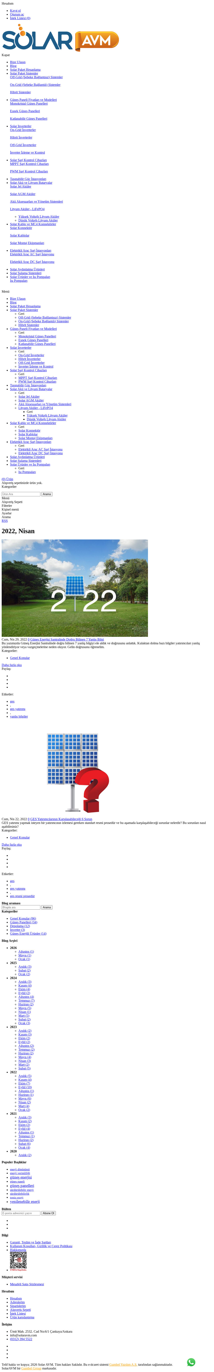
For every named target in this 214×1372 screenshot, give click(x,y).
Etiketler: (8, 694)
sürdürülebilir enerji (22, 1190)
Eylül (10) (25, 1087)
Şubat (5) (24, 1068)
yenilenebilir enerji (25, 1201)
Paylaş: (6, 669)
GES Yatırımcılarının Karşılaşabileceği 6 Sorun (61, 819)
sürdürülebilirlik (19, 1193)
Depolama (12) (20, 926)
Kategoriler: (9, 651)
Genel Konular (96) (23, 918)
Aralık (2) (24, 1030)
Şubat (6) (24, 1143)
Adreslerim (17, 1302)
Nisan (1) (24, 1012)
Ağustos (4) (26, 997)
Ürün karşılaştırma (22, 1317)
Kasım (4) (25, 985)
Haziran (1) (25, 1095)
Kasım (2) (25, 1121)
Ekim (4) (24, 989)
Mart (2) (23, 1064)
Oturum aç (17, 14)
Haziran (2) (25, 1004)
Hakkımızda (18, 1250)
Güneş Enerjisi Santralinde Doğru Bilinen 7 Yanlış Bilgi (67, 639)
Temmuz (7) (26, 1000)
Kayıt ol (15, 10)
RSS (5, 521)
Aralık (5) (24, 1076)
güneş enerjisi (21, 1177)
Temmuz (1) (26, 1136)
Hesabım (7, 3)
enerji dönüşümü (20, 1169)
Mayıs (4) (24, 1057)
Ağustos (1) (26, 951)
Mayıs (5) (24, 1008)
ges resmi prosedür (22, 896)
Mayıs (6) (24, 1098)
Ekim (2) (24, 1038)
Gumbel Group (31, 1368)
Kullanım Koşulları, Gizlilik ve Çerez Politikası (41, 1246)
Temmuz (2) (26, 1049)
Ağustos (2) (26, 1046)
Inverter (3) (17, 930)
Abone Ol (48, 1213)
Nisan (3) (24, 1061)
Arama (47, 494)
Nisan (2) (24, 1102)
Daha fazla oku (12, 665)
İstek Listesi (18, 1313)
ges (12, 701)
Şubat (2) (24, 970)
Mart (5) (23, 1015)
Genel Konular (20, 658)
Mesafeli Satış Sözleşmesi (27, 1284)
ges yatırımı (17, 709)
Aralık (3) (24, 966)
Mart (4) (23, 1106)
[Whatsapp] (191, 1362)
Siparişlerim (18, 1306)
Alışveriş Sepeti (20, 1310)
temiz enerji (16, 1197)
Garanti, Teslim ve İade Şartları (30, 1242)
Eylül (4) (24, 1128)
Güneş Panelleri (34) (23, 922)
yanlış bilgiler (19, 716)
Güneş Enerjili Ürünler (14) (28, 933)
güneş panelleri (22, 1185)
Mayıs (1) (24, 955)
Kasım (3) (25, 1034)
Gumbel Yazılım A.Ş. (123, 1364)
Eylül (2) (24, 993)
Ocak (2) (24, 974)
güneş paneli (17, 1181)
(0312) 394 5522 (21, 1339)
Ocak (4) (24, 1147)
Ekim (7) (24, 1083)
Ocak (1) (24, 959)
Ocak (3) (24, 1023)
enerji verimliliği (20, 1173)
